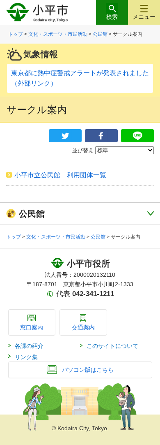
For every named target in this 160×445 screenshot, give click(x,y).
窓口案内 (31, 327)
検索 (112, 17)
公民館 (100, 34)
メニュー (144, 17)
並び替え (83, 150)
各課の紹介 (29, 346)
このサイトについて (112, 346)
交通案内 (83, 327)
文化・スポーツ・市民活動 (57, 34)
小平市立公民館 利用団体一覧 (63, 175)
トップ (15, 34)
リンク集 (26, 357)
